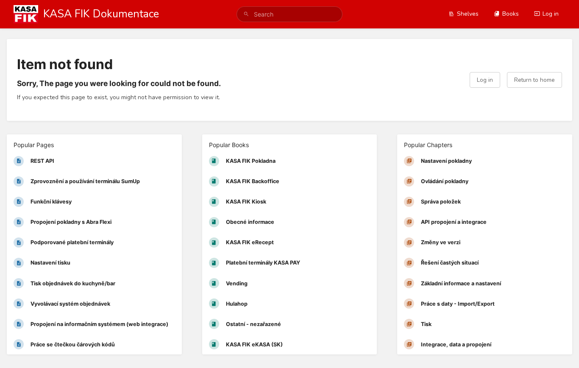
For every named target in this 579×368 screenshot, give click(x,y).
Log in (551, 14)
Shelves (468, 14)
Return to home (534, 80)
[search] (290, 14)
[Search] (246, 14)
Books (510, 14)
